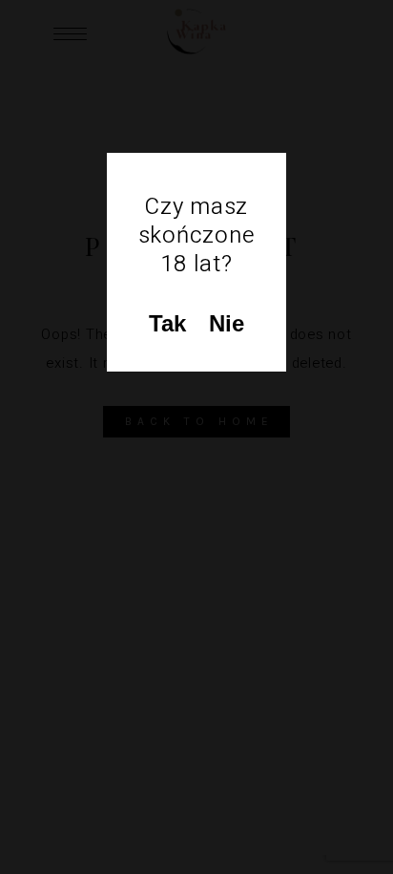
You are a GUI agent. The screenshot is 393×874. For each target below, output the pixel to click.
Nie (226, 323)
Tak (167, 323)
